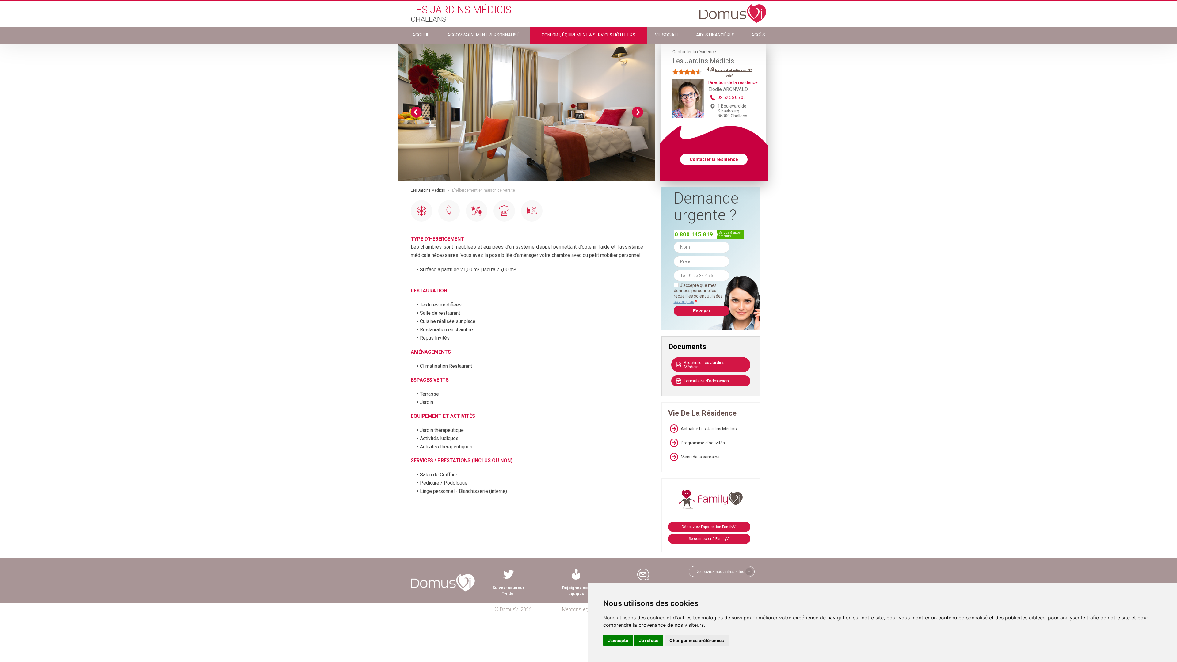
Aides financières (715, 34)
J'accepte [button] (618, 640)
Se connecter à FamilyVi (709, 539)
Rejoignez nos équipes (576, 590)
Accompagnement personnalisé (483, 34)
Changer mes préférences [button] (696, 640)
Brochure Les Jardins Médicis (704, 364)
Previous (416, 112)
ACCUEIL (420, 34)
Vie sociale (667, 34)
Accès (758, 34)
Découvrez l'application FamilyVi (709, 527)
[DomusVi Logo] (732, 10)
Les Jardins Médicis (428, 190)
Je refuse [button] (648, 640)
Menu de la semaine (700, 457)
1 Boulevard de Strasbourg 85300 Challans (732, 111)
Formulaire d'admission (706, 381)
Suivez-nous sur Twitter (508, 590)
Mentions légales (579, 609)
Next (637, 112)
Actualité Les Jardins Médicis (709, 428)
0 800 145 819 (694, 234)
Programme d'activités (703, 442)
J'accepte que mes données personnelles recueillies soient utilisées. (701, 293)
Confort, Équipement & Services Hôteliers (588, 34)
